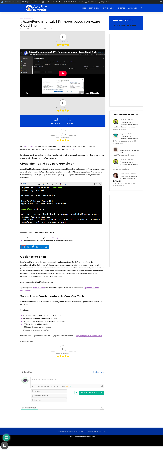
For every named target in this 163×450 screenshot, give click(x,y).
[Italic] (35, 386)
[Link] (57, 386)
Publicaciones (28, 18)
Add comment (34, 29)
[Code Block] (54, 386)
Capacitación (109, 8)
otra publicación (29, 146)
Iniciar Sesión (99, 372)
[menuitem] (10, 2)
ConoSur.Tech (100, 431)
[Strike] (42, 386)
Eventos (121, 8)
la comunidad (84, 431)
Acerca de (132, 8)
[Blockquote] (51, 386)
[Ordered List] (45, 386)
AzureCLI (72, 149)
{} (60, 386)
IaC (21, 18)
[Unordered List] (48, 386)
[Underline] (38, 386)
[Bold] (32, 386)
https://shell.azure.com (61, 238)
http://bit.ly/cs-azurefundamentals (89, 336)
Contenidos (94, 8)
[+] (63, 386)
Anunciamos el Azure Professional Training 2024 (129, 150)
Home (83, 8)
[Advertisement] (126, 70)
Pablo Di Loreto (44, 29)
